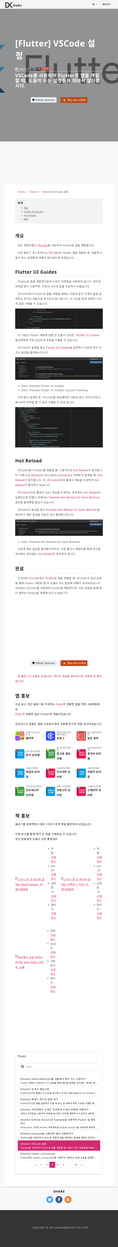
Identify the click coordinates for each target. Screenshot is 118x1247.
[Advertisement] (32, 163)
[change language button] (94, 4)
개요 (26, 207)
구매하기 (53, 859)
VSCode (42, 245)
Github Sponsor (45, 100)
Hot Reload (30, 215)
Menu (105, 4)
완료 (26, 219)
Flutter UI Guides (33, 211)
